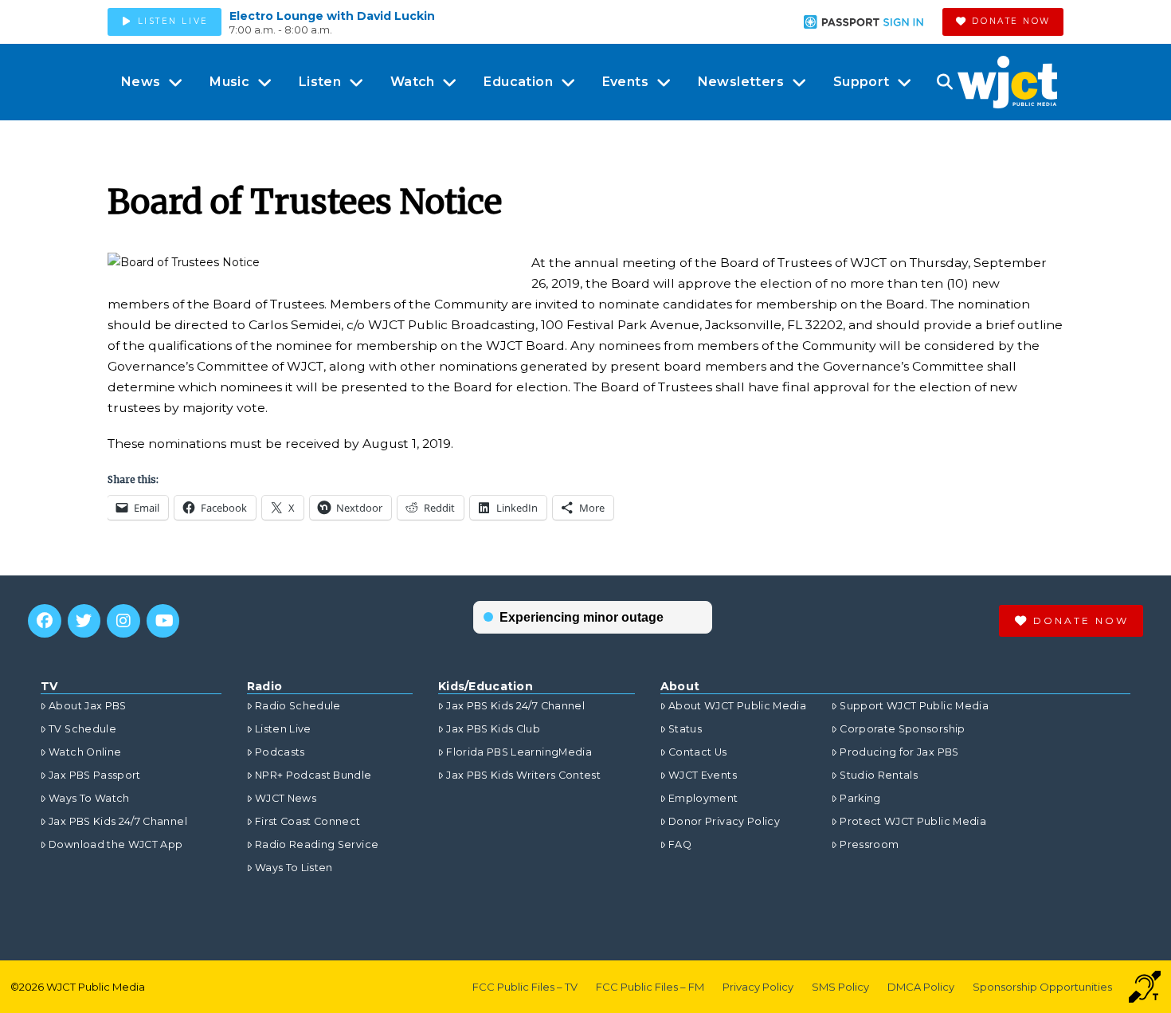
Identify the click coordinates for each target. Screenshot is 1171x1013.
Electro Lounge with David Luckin (332, 16)
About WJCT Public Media (737, 706)
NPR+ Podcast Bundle (313, 775)
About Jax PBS (88, 706)
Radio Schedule (298, 706)
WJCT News (285, 798)
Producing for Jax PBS (899, 752)
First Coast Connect (308, 821)
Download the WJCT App (115, 844)
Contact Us (697, 752)
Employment (703, 798)
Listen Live (283, 729)
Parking (860, 798)
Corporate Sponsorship (902, 729)
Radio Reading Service (316, 844)
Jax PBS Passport (95, 775)
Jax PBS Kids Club (493, 729)
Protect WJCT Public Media (913, 821)
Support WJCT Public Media (914, 706)
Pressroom (869, 844)
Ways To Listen (294, 868)
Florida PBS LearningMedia (519, 752)
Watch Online (85, 752)
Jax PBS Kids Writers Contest (523, 775)
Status (685, 729)
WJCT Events (702, 775)
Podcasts (280, 752)
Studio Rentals (879, 775)
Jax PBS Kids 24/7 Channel (118, 821)
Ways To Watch (89, 798)
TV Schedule (82, 729)
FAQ (679, 844)
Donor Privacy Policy (724, 821)
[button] (944, 82)
